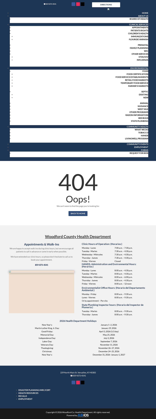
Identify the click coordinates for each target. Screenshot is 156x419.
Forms (144, 150)
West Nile (143, 109)
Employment (141, 147)
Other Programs (138, 112)
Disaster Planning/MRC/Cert (34, 390)
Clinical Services (138, 24)
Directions (106, 4)
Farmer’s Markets (138, 86)
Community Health (137, 126)
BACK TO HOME (78, 213)
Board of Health (139, 19)
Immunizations (139, 36)
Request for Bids (139, 153)
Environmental (139, 68)
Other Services (140, 54)
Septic (144, 91)
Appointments (140, 27)
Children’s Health (138, 33)
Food (145, 71)
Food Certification (137, 74)
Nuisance (143, 106)
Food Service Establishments (132, 77)
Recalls (22, 396)
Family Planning (139, 48)
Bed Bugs (143, 118)
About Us (143, 16)
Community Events (137, 144)
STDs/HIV (143, 57)
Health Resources (28, 393)
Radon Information (137, 115)
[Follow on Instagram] (78, 4)
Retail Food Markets (136, 80)
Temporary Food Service (134, 83)
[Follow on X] (82, 4)
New (145, 97)
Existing (143, 94)
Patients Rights (139, 30)
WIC (146, 51)
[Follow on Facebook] (73, 4)
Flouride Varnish (138, 39)
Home (145, 13)
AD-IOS (83, 415)
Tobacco (143, 132)
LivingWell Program (136, 138)
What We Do (141, 129)
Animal (144, 103)
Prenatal (143, 45)
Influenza (142, 60)
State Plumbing (139, 121)
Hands (144, 135)
